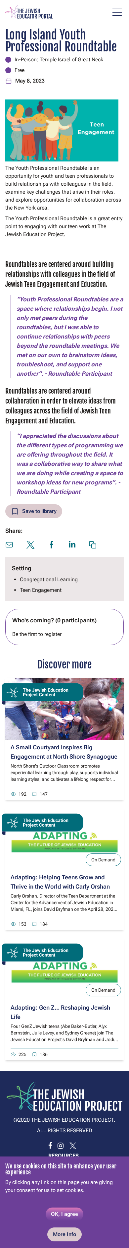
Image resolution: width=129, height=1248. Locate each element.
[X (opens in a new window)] (30, 545)
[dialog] (64, 1202)
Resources (63, 1156)
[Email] (9, 545)
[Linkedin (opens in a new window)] (72, 544)
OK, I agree (64, 1214)
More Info (64, 1234)
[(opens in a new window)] (50, 1146)
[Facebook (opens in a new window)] (52, 545)
